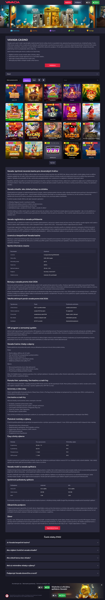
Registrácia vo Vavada (52, 528)
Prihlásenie (78, 2)
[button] (2, 16)
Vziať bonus (52, 65)
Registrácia (68, 2)
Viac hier (52, 163)
